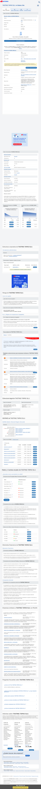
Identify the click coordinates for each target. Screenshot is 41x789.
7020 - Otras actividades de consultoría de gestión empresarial (28, 75)
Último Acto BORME (7, 167)
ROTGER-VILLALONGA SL (8, 617)
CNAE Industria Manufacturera (22, 766)
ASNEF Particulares (17, 763)
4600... (22, 58)
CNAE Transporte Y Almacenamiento (24, 767)
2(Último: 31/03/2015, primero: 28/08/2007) (22, 428)
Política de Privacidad (22, 776)
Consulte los (20, 269)
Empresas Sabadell (27, 770)
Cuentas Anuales (26, 763)
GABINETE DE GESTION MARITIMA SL (10, 666)
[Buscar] (39, 2)
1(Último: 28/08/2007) (19, 430)
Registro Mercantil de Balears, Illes (26, 84)
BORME (22, 763)
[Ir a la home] (4, 1)
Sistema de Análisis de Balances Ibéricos (9, 763)
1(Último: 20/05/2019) (19, 429)
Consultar (18, 172)
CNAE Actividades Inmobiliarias (8, 766)
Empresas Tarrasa (12, 770)
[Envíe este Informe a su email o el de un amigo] (38, 5)
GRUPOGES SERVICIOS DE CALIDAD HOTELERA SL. (12, 671)
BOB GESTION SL (7, 660)
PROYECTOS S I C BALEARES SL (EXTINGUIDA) (11, 635)
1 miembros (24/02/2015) (12, 256)
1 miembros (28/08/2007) (17, 255)
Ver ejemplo (6, 745)
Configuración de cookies (35, 776)
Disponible (15, 156)
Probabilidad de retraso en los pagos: (11, 311)
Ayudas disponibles (25, 762)
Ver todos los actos (15, 439)
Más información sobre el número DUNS (30, 58)
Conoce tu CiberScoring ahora (31, 67)
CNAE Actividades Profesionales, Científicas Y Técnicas (11, 767)
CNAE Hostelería (15, 766)
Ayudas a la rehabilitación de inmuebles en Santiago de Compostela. (20, 357)
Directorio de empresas (19, 762)
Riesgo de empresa (6, 762)
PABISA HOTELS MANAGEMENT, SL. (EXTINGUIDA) (12, 630)
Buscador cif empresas (13, 762)
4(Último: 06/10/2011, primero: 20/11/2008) (22, 432)
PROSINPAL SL (6, 647)
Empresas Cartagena (6, 770)
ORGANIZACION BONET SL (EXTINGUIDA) (10, 654)
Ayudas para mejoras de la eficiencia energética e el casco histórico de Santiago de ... (23, 371)
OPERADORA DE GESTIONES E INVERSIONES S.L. (12, 623)
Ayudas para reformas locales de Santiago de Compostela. (19, 386)
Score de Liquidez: (7, 310)
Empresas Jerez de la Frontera (20, 770)
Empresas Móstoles (33, 770)
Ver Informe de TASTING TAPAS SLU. (20, 787)
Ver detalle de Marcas (24, 70)
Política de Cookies (28, 776)
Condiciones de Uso (16, 776)
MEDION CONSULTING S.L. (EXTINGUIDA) (10, 642)
